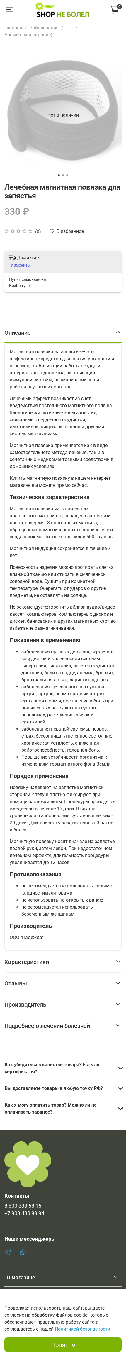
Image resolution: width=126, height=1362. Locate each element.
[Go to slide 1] (59, 175)
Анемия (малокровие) (28, 34)
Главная (13, 27)
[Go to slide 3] (67, 175)
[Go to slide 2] (63, 175)
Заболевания (44, 27)
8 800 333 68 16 (22, 1206)
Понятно (63, 1344)
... (69, 27)
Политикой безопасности (82, 1329)
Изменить (20, 265)
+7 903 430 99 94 (24, 1213)
